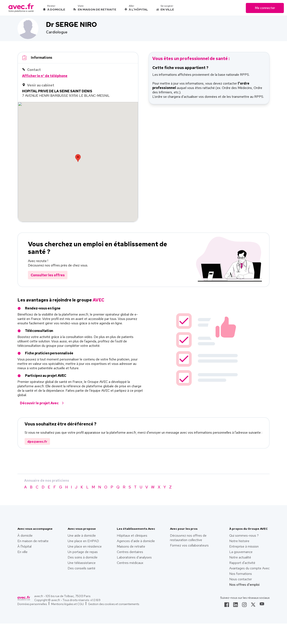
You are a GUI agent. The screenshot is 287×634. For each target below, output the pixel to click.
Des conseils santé (81, 568)
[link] (226, 606)
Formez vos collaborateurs (189, 545)
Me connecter (265, 8)
